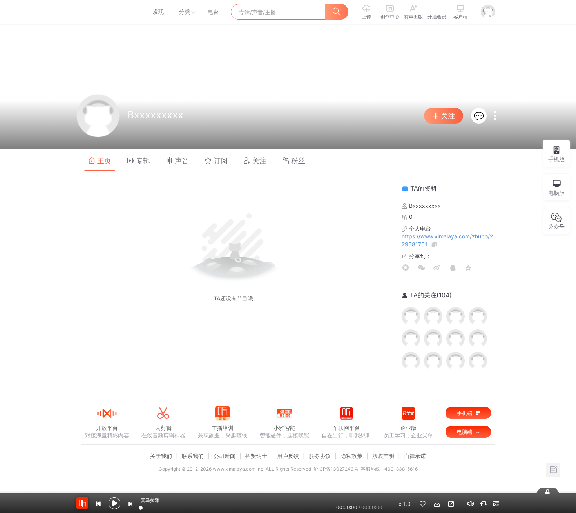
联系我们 (193, 456)
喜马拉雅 (106, 12)
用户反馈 (288, 456)
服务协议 (320, 456)
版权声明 (383, 456)
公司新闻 (224, 456)
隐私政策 (351, 456)
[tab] (99, 160)
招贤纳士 (256, 456)
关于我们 (161, 456)
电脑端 (465, 432)
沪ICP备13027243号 (336, 469)
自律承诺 (415, 456)
